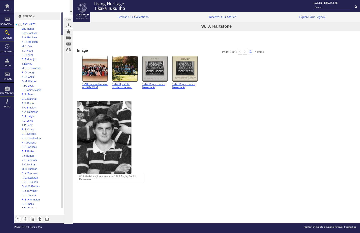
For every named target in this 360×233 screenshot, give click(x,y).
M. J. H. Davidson (31, 68)
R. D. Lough (28, 72)
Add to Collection (68, 31)
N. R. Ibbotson (30, 41)
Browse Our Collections (133, 17)
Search (7, 38)
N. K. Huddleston (31, 138)
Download (68, 25)
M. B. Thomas (29, 169)
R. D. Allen (28, 55)
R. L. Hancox (29, 195)
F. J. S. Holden (30, 182)
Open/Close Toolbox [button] (71, 7)
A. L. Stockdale (30, 177)
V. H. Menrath (29, 160)
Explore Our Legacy (312, 17)
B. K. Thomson (30, 173)
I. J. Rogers (28, 155)
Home (7, 10)
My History (7, 51)
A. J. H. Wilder (30, 190)
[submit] (355, 7)
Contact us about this (68, 44)
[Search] (250, 51)
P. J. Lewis (27, 120)
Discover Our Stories (222, 17)
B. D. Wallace (29, 147)
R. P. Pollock (29, 142)
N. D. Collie (28, 77)
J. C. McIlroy (28, 164)
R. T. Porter (28, 151)
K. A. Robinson (30, 112)
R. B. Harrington (31, 199)
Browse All (7, 24)
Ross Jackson (30, 33)
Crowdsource (7, 93)
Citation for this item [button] (68, 50)
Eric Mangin (28, 28)
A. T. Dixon (28, 103)
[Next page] (245, 52)
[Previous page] (240, 52)
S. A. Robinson (30, 37)
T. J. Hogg (27, 50)
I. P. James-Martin (31, 90)
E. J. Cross (28, 129)
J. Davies (27, 63)
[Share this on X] (18, 216)
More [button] (7, 107)
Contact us (350, 227)
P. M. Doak (28, 85)
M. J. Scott (27, 46)
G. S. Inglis (28, 204)
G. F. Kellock (29, 133)
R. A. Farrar (28, 94)
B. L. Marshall (29, 98)
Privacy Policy (21, 227)
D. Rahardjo (28, 59)
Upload (7, 79)
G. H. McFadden (31, 186)
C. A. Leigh (28, 116)
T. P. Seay (27, 125)
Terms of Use (35, 227)
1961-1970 (29, 24)
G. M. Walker (29, 81)
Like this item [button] (68, 38)
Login (7, 65)
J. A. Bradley (29, 107)
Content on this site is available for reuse (324, 227)
